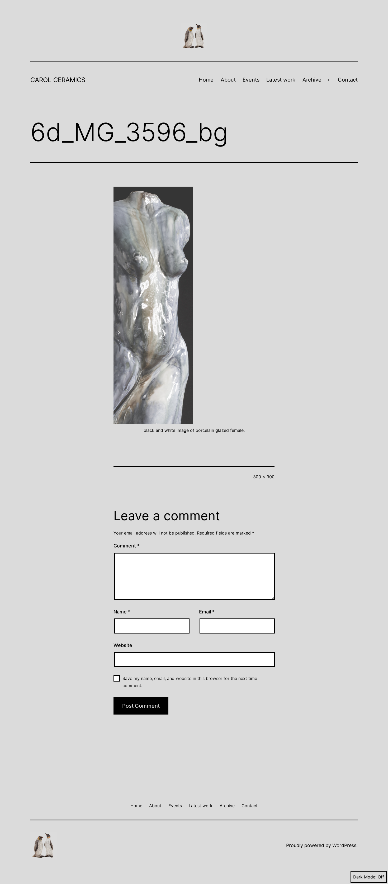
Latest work (280, 80)
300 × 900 (264, 476)
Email (207, 611)
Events (251, 80)
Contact (348, 80)
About (228, 80)
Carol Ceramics (57, 80)
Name (121, 611)
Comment (126, 546)
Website (122, 645)
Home (206, 80)
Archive (311, 80)
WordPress (344, 845)
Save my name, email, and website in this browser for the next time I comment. (190, 682)
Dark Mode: (364, 877)
